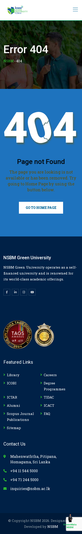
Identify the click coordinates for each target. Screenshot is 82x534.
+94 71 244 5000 (24, 479)
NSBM (52, 526)
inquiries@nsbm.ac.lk (30, 488)
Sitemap (14, 427)
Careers (50, 375)
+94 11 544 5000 (24, 470)
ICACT (49, 405)
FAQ (47, 413)
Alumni (13, 405)
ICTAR (12, 397)
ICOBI (11, 383)
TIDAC (49, 397)
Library (13, 375)
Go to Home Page (41, 207)
